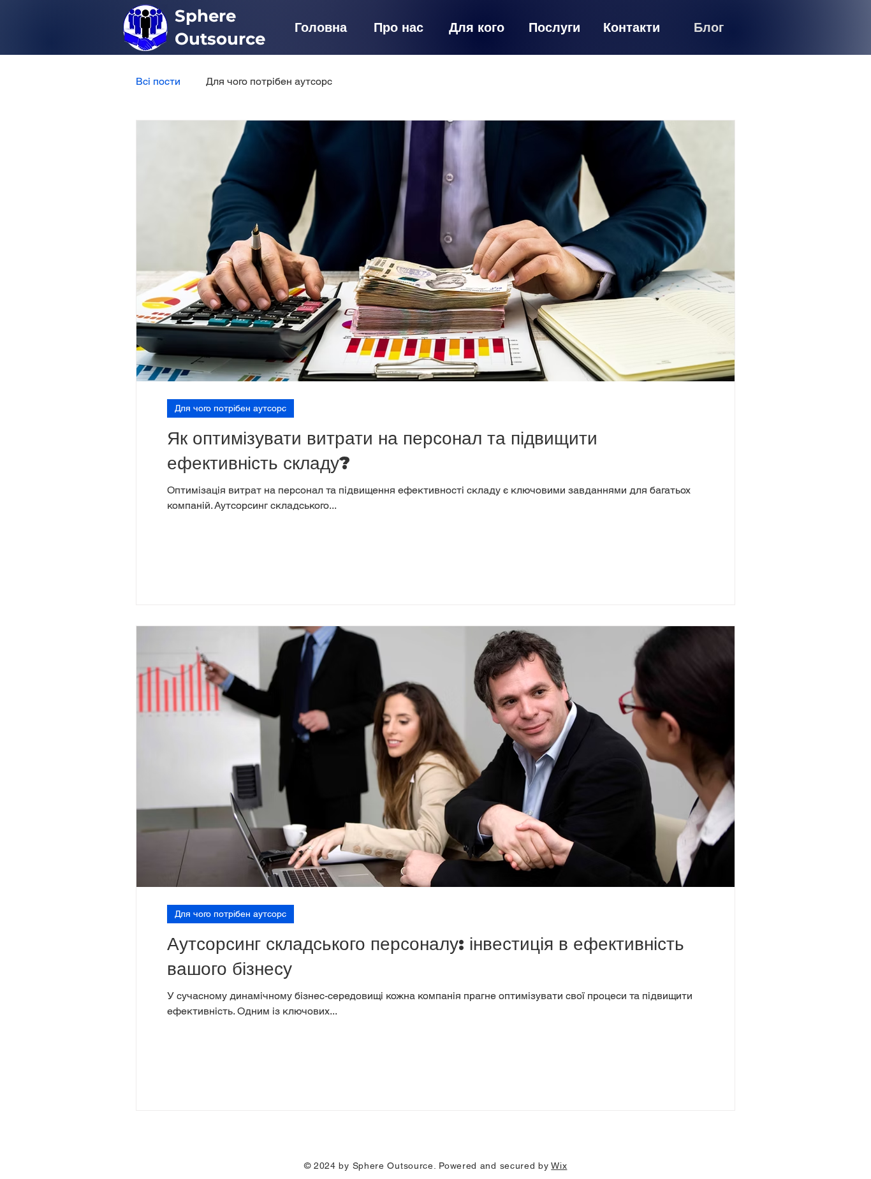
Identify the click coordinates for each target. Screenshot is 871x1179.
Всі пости (158, 81)
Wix (559, 1166)
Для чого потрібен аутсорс (269, 81)
